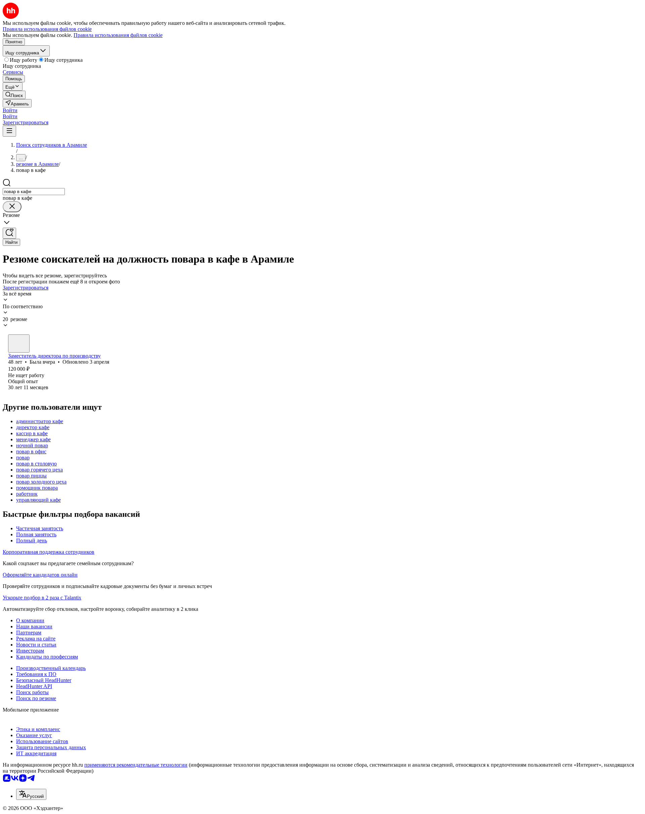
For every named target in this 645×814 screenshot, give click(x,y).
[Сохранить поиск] (9, 233)
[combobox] (34, 191)
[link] (14, 95)
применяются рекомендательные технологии (135, 765)
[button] (10, 110)
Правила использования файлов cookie (118, 35)
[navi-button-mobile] (9, 131)
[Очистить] (12, 206)
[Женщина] (19, 343)
